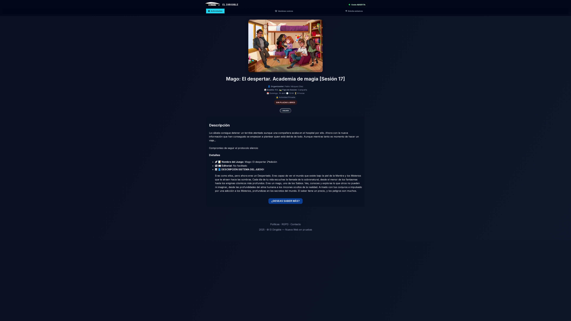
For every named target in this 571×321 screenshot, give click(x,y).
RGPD (285, 224)
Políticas (275, 224)
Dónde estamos (355, 11)
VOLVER (286, 110)
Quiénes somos (285, 11)
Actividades (216, 11)
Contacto (296, 224)
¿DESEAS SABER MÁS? (285, 201)
